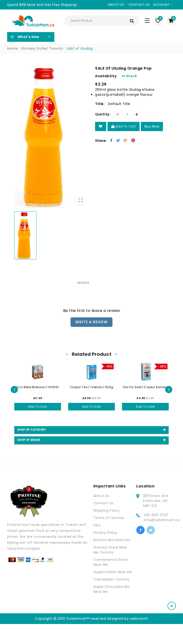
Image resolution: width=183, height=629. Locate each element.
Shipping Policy (106, 510)
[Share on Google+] (126, 140)
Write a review (91, 322)
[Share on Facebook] (111, 140)
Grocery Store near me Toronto (110, 550)
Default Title (119, 103)
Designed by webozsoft (127, 618)
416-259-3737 (156, 515)
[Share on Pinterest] (133, 140)
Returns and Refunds (111, 540)
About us (116, 4)
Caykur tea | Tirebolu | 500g (91, 387)
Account (161, 4)
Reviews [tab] (83, 283)
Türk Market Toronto (111, 579)
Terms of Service (108, 517)
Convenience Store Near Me (110, 562)
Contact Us (103, 503)
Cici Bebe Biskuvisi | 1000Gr (38, 387)
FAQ (97, 525)
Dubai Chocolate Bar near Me (111, 589)
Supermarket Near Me (112, 572)
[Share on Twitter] (118, 140)
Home (12, 48)
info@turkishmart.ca (162, 520)
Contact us (139, 4)
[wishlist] (100, 126)
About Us (101, 495)
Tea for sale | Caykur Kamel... (145, 387)
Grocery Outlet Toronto (42, 48)
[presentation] (14, 389)
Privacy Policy (105, 532)
